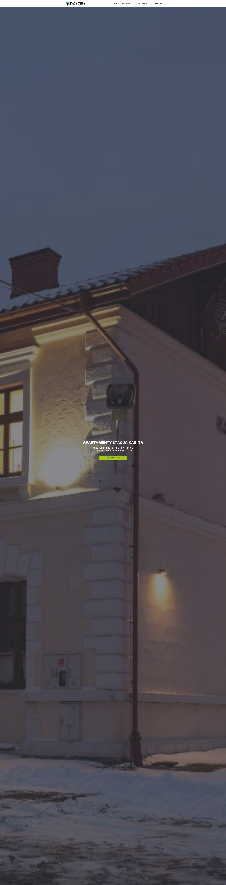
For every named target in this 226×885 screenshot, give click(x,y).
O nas (115, 4)
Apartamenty (126, 4)
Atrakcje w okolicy (143, 4)
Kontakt (158, 4)
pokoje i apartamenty (111, 458)
